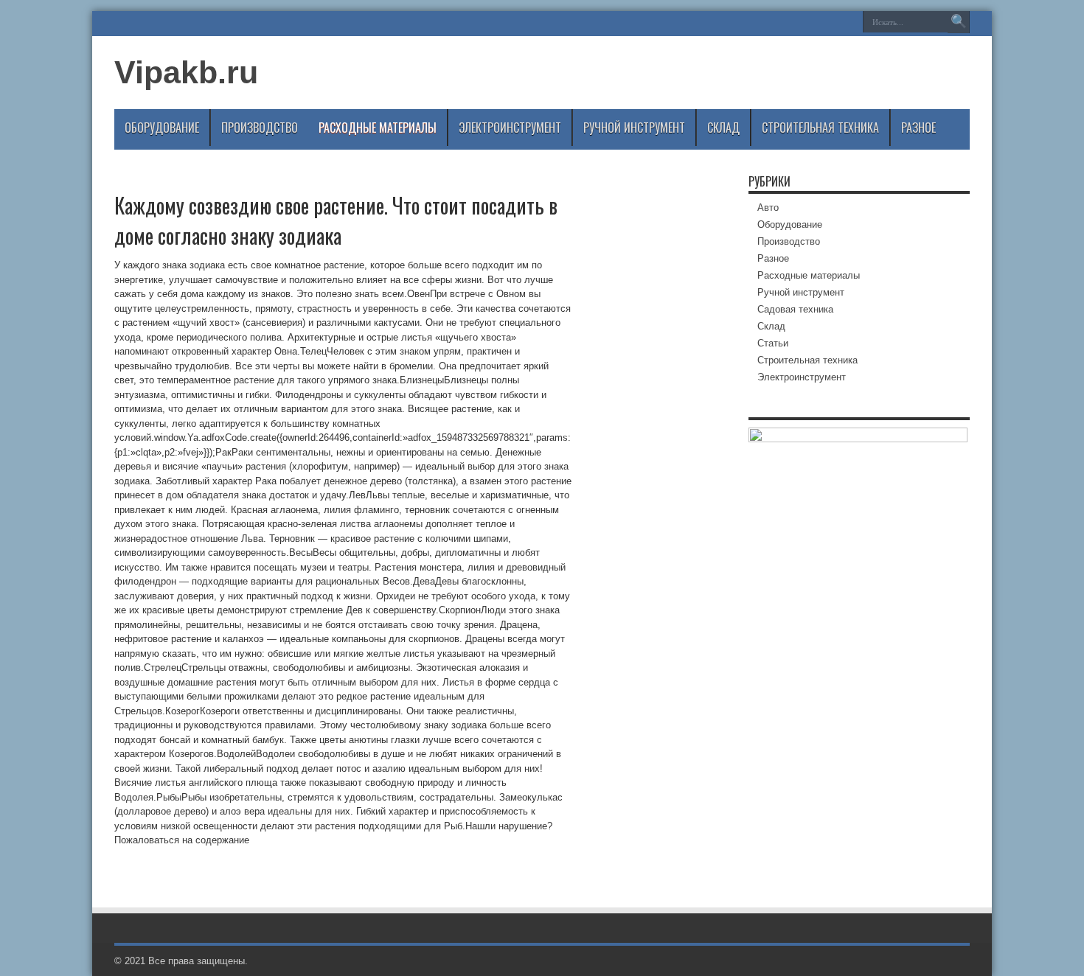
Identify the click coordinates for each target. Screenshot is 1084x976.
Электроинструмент (510, 127)
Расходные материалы (378, 127)
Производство (259, 127)
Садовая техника (795, 309)
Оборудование (162, 127)
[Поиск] (959, 22)
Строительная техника (820, 127)
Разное (918, 127)
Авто (768, 207)
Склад (723, 127)
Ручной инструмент (634, 127)
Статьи (772, 343)
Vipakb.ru (186, 72)
